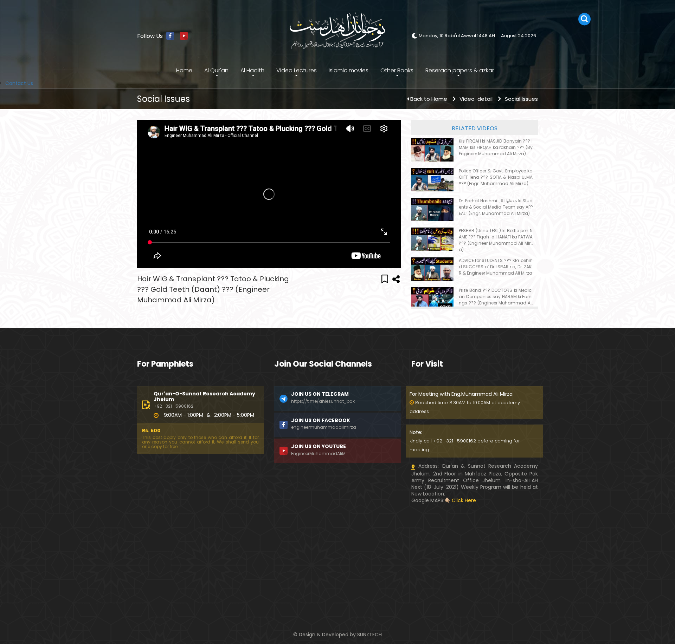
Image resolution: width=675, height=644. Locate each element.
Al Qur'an (216, 70)
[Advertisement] (200, 553)
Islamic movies (348, 70)
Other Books (396, 70)
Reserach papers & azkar (459, 70)
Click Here (464, 500)
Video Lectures (296, 70)
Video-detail (476, 99)
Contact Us (19, 83)
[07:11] (432, 298)
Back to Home (429, 99)
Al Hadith (252, 70)
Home (184, 70)
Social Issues (521, 99)
